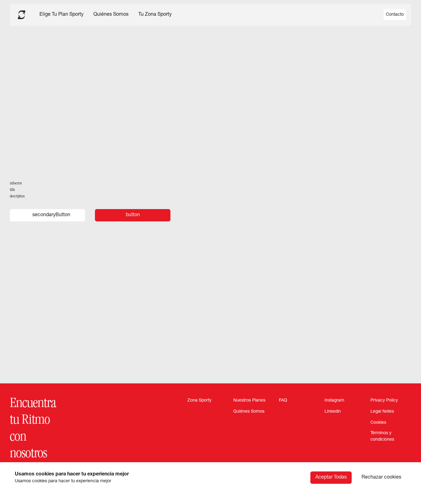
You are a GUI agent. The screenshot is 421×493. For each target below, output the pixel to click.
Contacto (395, 15)
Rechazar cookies (381, 477)
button (133, 215)
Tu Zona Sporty (155, 14)
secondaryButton (51, 215)
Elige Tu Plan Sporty (61, 14)
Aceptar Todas (331, 477)
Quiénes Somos (111, 14)
